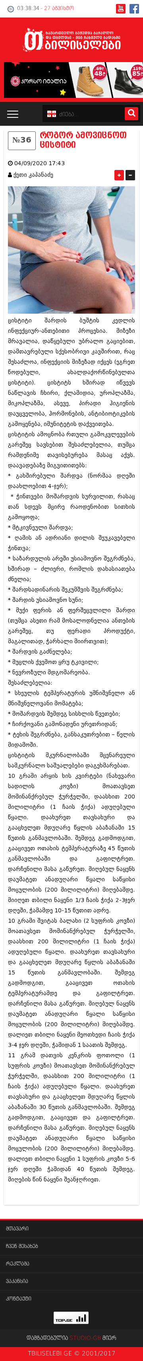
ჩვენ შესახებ (22, 1246)
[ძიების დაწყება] (131, 113)
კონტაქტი (18, 1299)
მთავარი (17, 1229)
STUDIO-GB (85, 1338)
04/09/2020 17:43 (39, 163)
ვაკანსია (17, 1281)
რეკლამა (17, 1264)
